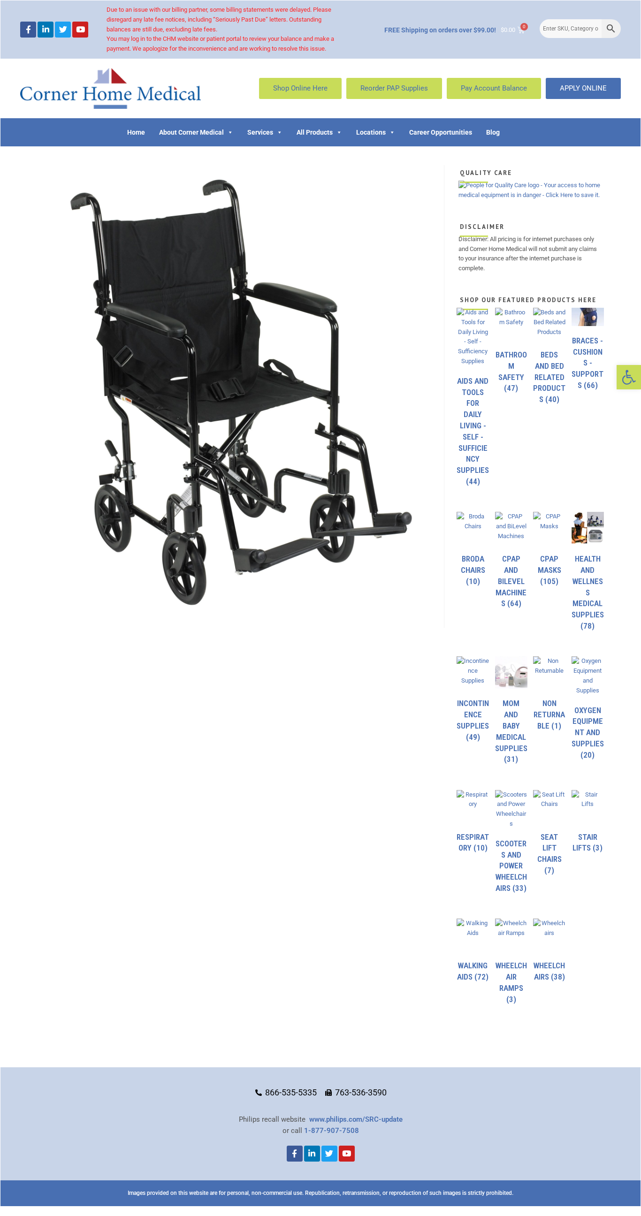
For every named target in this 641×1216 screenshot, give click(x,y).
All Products (315, 132)
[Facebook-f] (28, 30)
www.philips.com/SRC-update (356, 1119)
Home (136, 132)
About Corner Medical (191, 132)
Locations (371, 132)
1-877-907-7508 (331, 1130)
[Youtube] (80, 30)
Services (260, 132)
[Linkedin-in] (45, 30)
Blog (493, 132)
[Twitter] (63, 30)
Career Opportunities (440, 132)
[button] (629, 377)
